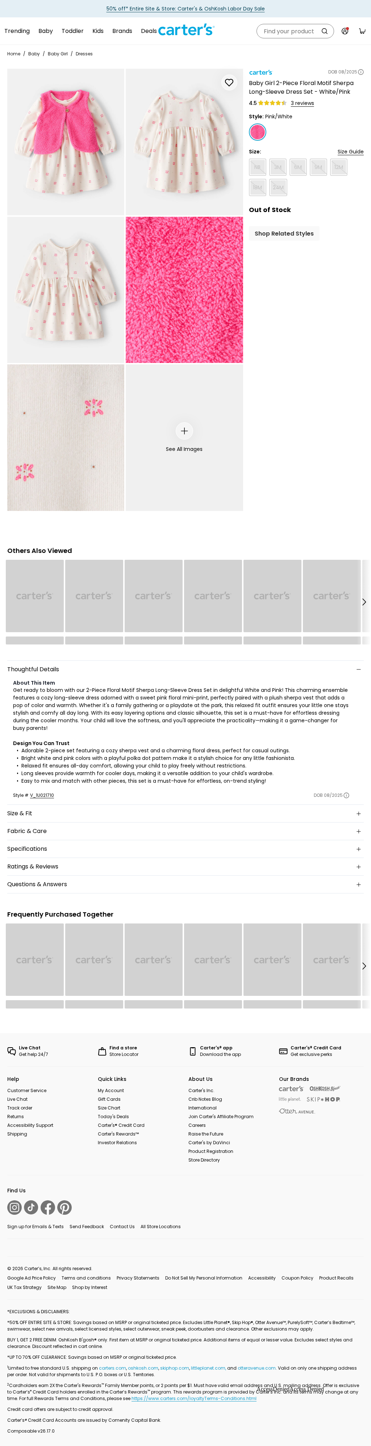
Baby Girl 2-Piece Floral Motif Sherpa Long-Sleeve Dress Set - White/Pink (301, 87)
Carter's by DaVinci (209, 1143)
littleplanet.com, (209, 1368)
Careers (197, 1125)
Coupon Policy (297, 1278)
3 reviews (302, 103)
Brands (122, 31)
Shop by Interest (89, 1287)
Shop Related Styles (284, 233)
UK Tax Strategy (24, 1287)
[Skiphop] (323, 1099)
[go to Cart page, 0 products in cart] (362, 31)
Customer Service (26, 1090)
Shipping (17, 1134)
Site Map (56, 1287)
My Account (111, 1090)
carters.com (112, 1368)
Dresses (84, 54)
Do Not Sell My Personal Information (203, 1278)
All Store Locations (161, 1226)
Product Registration (210, 1151)
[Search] (324, 31)
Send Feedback (87, 1226)
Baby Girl (58, 54)
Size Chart (109, 1108)
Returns (15, 1116)
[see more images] (184, 431)
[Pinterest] (64, 1207)
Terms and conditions (86, 1278)
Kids (98, 31)
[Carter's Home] (185, 30)
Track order (19, 1108)
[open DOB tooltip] (361, 72)
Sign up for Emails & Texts (35, 1226)
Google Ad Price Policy (31, 1278)
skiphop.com (174, 1368)
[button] (364, 602)
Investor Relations (117, 1143)
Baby (45, 31)
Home (13, 54)
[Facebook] (48, 1207)
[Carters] (291, 1088)
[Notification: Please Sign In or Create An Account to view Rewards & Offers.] (345, 31)
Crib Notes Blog (205, 1099)
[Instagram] (14, 1207)
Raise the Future (205, 1134)
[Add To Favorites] (229, 82)
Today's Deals (113, 1116)
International (202, 1108)
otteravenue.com (257, 1368)
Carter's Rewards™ (118, 1134)
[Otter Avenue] (297, 1111)
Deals (149, 31)
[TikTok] (31, 1207)
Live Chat (17, 1099)
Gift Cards (109, 1099)
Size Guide (351, 151)
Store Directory (204, 1160)
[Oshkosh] (325, 1088)
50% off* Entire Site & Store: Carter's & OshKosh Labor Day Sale (186, 8)
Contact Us (122, 1226)
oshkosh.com (143, 1368)
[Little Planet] (290, 1100)
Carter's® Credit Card (121, 1125)
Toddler (73, 31)
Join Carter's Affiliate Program (221, 1116)
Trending (17, 31)
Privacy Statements (138, 1278)
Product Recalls (336, 1278)
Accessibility (262, 1278)
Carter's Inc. (201, 1090)
